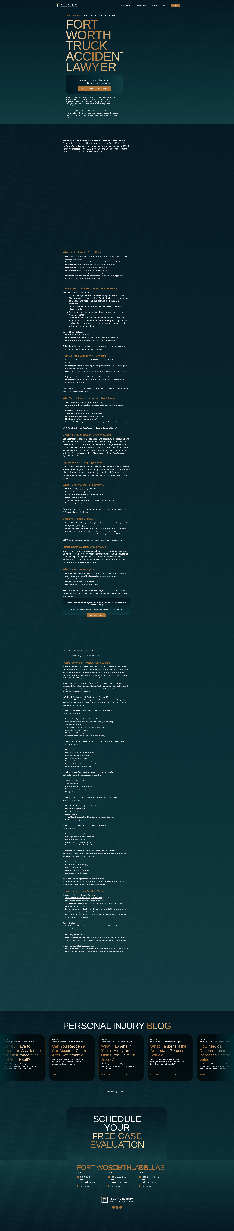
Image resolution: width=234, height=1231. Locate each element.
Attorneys (165, 5)
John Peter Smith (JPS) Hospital (77, 903)
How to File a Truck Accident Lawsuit (109, 388)
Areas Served (153, 5)
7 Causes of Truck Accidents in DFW (104, 450)
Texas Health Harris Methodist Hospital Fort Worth (83, 898)
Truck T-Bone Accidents (96, 453)
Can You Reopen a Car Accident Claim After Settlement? (69, 1050)
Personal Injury (141, 5)
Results (73, 591)
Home (68, 16)
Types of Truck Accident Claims (74, 456)
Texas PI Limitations (81, 540)
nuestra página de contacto (88, 562)
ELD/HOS (104, 262)
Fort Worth (77, 16)
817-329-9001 (121, 559)
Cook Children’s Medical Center (76, 926)
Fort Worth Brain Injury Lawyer (94, 475)
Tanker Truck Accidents (115, 453)
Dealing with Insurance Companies (94, 349)
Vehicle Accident (126, 5)
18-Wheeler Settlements (114, 509)
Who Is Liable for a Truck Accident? (81, 428)
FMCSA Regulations (79, 656)
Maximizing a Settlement (94, 509)
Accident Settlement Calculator (77, 512)
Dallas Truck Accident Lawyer (105, 593)
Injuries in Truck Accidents (72, 475)
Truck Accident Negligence (84, 388)
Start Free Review (96, 615)
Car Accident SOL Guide (100, 540)
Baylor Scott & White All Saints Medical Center (82, 909)
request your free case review (96, 609)
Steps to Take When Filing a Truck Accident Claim (95, 346)
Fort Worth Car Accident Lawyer (81, 593)
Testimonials (85, 591)
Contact (175, 5)
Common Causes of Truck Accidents (76, 450)
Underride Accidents (78, 453)
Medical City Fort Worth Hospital (77, 914)
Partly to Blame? (117, 540)
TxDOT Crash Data (94, 656)
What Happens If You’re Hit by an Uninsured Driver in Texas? (118, 1053)
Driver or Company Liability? (106, 428)
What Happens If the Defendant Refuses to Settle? (169, 1050)
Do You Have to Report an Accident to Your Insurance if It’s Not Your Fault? (22, 1053)
